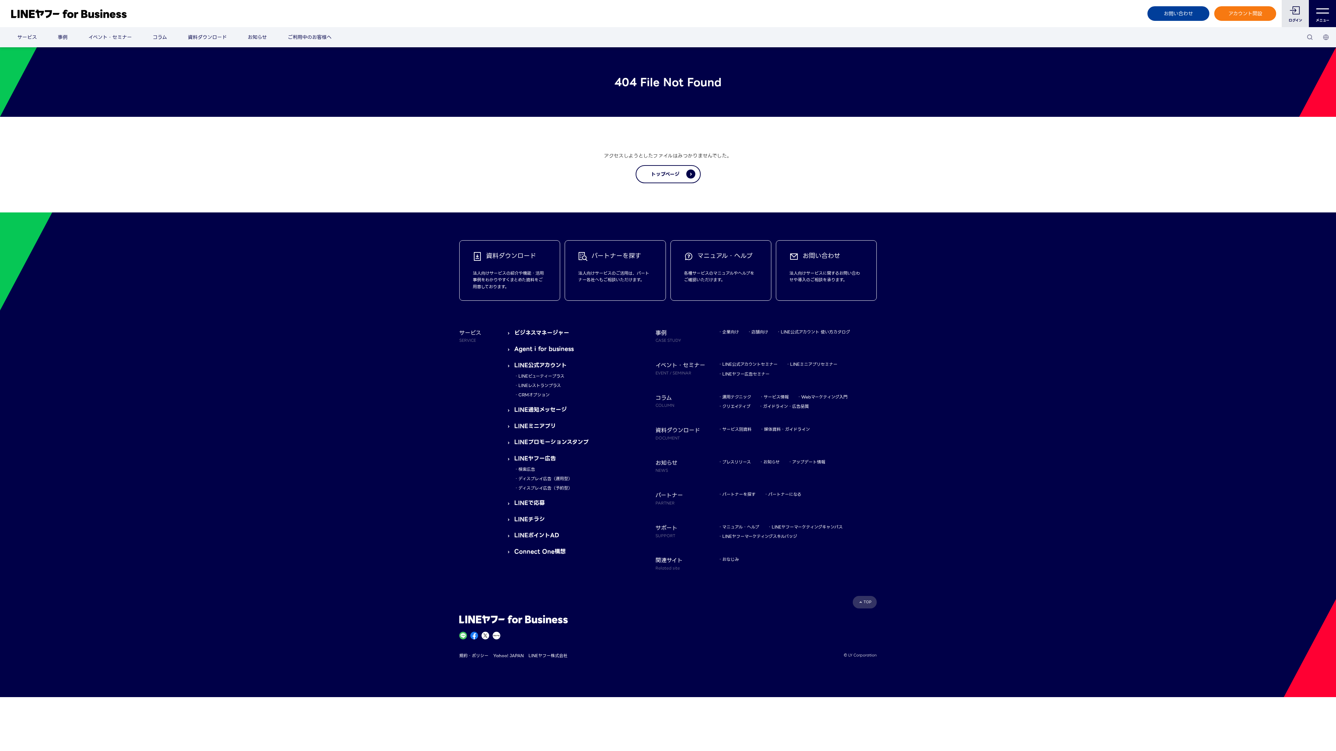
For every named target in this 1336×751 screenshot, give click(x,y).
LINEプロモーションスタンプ (551, 442)
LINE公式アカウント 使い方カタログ (815, 332)
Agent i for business (544, 349)
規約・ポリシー (473, 655)
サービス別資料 (737, 429)
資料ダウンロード (207, 37)
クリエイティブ (736, 406)
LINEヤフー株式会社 (547, 655)
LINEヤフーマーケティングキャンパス (807, 527)
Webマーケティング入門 (824, 397)
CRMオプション (534, 394)
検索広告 (526, 469)
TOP (868, 602)
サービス (27, 37)
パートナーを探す (739, 494)
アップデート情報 (808, 462)
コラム (160, 37)
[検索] (1310, 37)
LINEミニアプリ (535, 426)
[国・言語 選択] (1326, 37)
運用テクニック (736, 397)
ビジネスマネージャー (541, 333)
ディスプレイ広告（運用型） (545, 478)
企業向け (730, 332)
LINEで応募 (529, 503)
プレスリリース (736, 462)
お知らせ (257, 37)
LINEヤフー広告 (535, 458)
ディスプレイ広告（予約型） (545, 488)
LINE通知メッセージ (540, 409)
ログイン (1295, 20)
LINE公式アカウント (540, 365)
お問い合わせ (1178, 13)
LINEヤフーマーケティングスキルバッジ (759, 536)
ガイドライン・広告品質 (786, 406)
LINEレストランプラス (539, 385)
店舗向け (760, 332)
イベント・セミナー (110, 37)
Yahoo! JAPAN (508, 655)
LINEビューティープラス (541, 376)
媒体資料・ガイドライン (787, 429)
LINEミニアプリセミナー (813, 364)
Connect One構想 (540, 551)
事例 (62, 37)
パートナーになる (784, 494)
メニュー (1322, 20)
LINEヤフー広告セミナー (746, 374)
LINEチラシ (529, 519)
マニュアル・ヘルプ (740, 527)
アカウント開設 (1245, 13)
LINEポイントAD (536, 535)
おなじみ (730, 559)
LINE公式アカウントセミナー (750, 364)
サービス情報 (776, 397)
